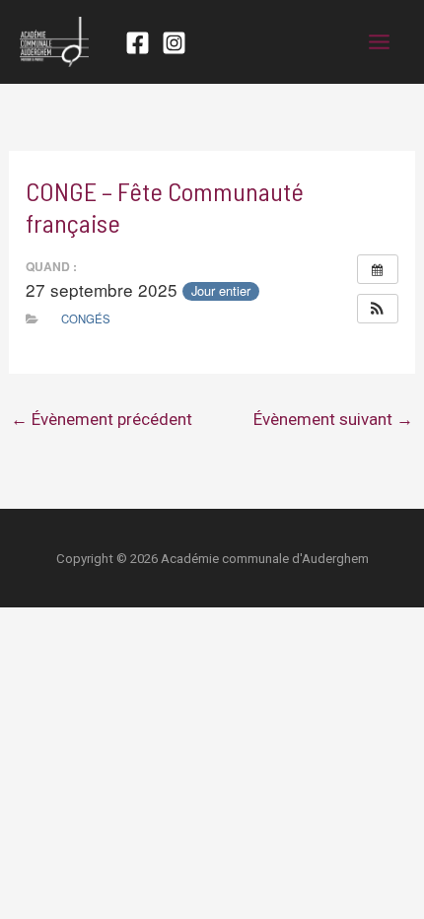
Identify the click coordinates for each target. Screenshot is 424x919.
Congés (85, 318)
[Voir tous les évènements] (377, 269)
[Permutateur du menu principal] (380, 42)
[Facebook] (137, 43)
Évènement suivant (333, 419)
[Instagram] (174, 43)
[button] (377, 308)
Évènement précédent (101, 419)
